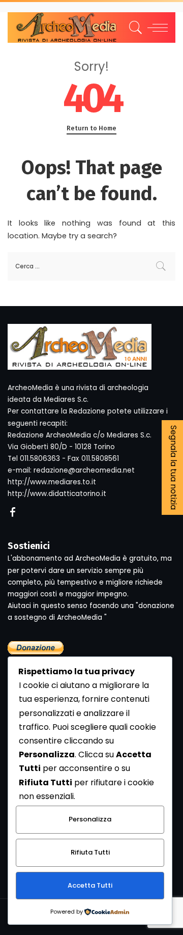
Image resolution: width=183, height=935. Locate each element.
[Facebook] (13, 513)
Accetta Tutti (90, 885)
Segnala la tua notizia (173, 467)
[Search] (134, 27)
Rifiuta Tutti (90, 852)
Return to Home (91, 128)
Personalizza (90, 819)
